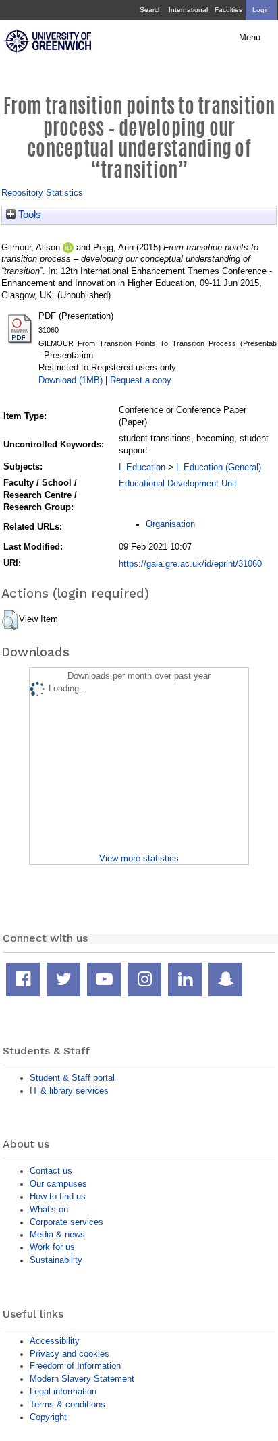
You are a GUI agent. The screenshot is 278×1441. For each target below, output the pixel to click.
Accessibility (55, 1341)
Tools (28, 214)
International (188, 9)
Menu (249, 38)
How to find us (58, 1196)
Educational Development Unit (178, 483)
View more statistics (139, 858)
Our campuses (58, 1184)
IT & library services (69, 1090)
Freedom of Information (75, 1366)
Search (151, 9)
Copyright (48, 1417)
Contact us (51, 1171)
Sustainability (56, 1260)
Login (261, 9)
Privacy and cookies (69, 1354)
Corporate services (66, 1222)
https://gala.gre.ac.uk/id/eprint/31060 (190, 564)
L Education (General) (218, 467)
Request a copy (140, 380)
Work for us (52, 1247)
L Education (142, 467)
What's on (49, 1209)
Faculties (228, 9)
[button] (10, 620)
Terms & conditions (67, 1404)
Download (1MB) (70, 380)
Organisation (170, 524)
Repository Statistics (42, 193)
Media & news (57, 1234)
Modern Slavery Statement (82, 1379)
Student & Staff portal (72, 1078)
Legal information (63, 1391)
